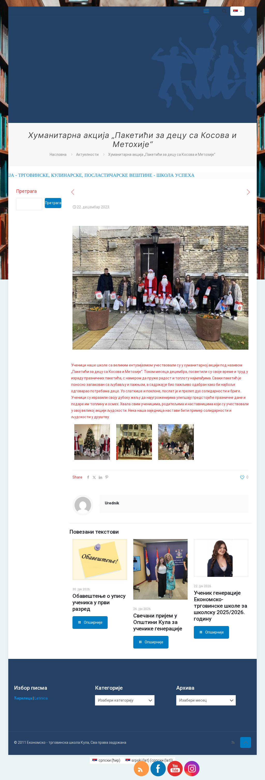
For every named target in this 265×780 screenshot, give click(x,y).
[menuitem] (106, 760)
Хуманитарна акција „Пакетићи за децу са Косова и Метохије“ (161, 154)
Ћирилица (23, 698)
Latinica (41, 698)
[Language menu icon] (237, 11)
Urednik (112, 503)
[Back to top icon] (245, 742)
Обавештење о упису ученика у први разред (99, 602)
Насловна (58, 154)
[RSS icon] (233, 742)
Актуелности (87, 154)
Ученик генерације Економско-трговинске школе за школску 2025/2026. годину (220, 606)
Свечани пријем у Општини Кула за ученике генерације (157, 622)
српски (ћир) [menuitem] (109, 760)
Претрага (26, 191)
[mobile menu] (206, 11)
